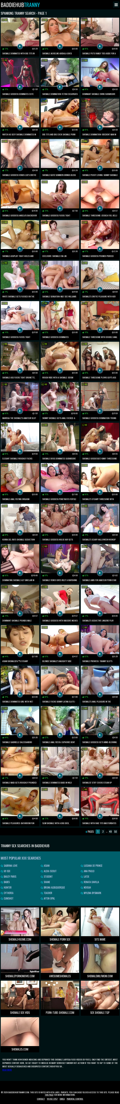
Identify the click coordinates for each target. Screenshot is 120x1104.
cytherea (8, 893)
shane (46, 882)
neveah (87, 887)
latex (86, 876)
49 (110, 831)
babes (6, 882)
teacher (47, 893)
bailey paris (9, 876)
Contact (41, 1098)
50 (115, 831)
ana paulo (88, 871)
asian (46, 865)
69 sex (6, 871)
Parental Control (75, 1098)
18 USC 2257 (52, 1098)
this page (49, 1094)
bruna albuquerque (54, 887)
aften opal (49, 898)
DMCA (62, 1098)
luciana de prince (92, 865)
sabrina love (10, 865)
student (48, 876)
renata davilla (91, 882)
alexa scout (50, 871)
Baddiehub (20, 5)
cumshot (8, 898)
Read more (7, 1069)
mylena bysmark (92, 893)
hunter (7, 887)
